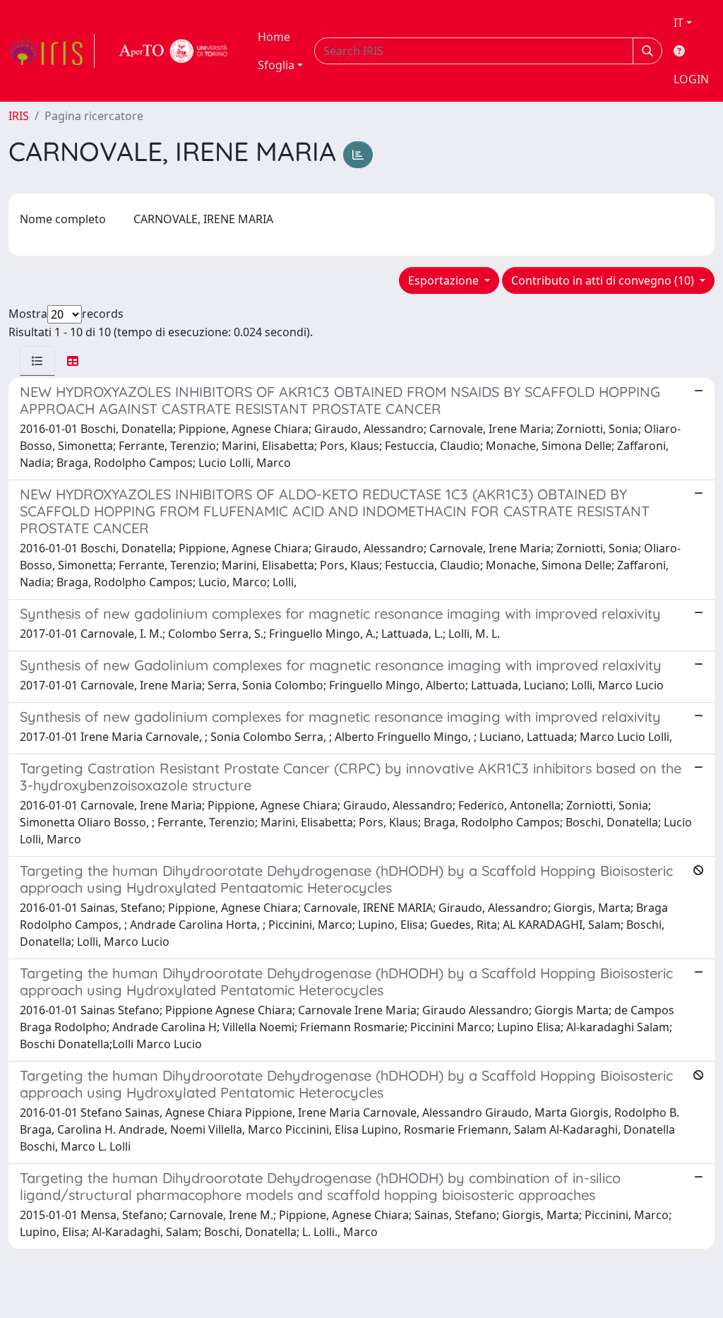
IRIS (18, 116)
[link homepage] (51, 51)
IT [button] (678, 22)
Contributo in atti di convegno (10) (604, 280)
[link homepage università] (173, 51)
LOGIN (691, 79)
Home (274, 36)
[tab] (37, 361)
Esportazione (445, 280)
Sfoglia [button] (276, 65)
